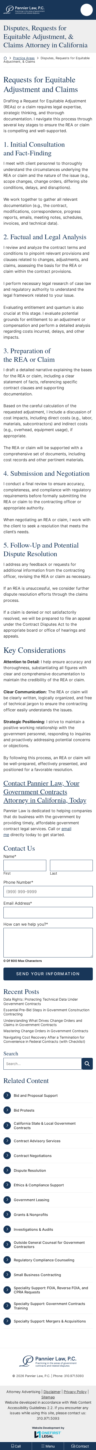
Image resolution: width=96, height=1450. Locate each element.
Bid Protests (24, 1110)
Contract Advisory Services (37, 1141)
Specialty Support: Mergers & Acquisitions (50, 1321)
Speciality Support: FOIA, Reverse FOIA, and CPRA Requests (51, 1290)
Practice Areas (24, 58)
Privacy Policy (75, 1392)
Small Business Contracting (37, 1275)
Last (53, 873)
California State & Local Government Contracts (45, 1125)
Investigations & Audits (33, 1229)
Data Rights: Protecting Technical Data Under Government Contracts (40, 1001)
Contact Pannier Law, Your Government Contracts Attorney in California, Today (44, 791)
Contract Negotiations (33, 1156)
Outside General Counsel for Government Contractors (49, 1244)
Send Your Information (48, 973)
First (7, 873)
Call (51, 828)
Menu (86, 12)
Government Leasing (31, 1200)
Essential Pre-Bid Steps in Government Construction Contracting (46, 1012)
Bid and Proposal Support (36, 1095)
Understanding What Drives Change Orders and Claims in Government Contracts (42, 1022)
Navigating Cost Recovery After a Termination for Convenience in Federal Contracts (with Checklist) (44, 1039)
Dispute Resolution (30, 1170)
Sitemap (48, 1397)
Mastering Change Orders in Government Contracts (45, 1031)
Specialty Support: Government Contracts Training (49, 1306)
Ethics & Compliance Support (39, 1185)
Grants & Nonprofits (31, 1214)
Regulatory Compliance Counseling (44, 1260)
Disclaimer (52, 1392)
